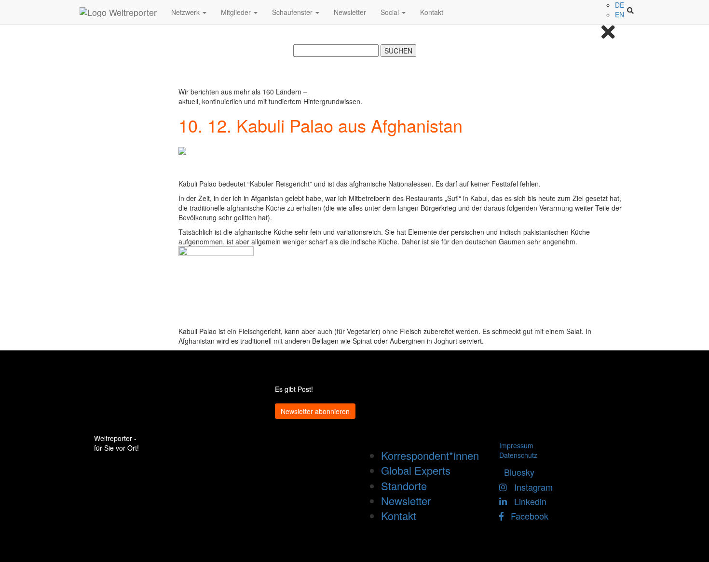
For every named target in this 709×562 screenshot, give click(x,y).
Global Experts (415, 470)
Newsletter (350, 12)
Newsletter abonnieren (315, 411)
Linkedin (526, 501)
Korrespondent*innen (430, 455)
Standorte (404, 485)
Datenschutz (518, 455)
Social (391, 12)
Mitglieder (237, 12)
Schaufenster (293, 12)
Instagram (530, 487)
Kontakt (431, 12)
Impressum (516, 445)
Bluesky (516, 472)
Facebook (526, 515)
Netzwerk (186, 12)
